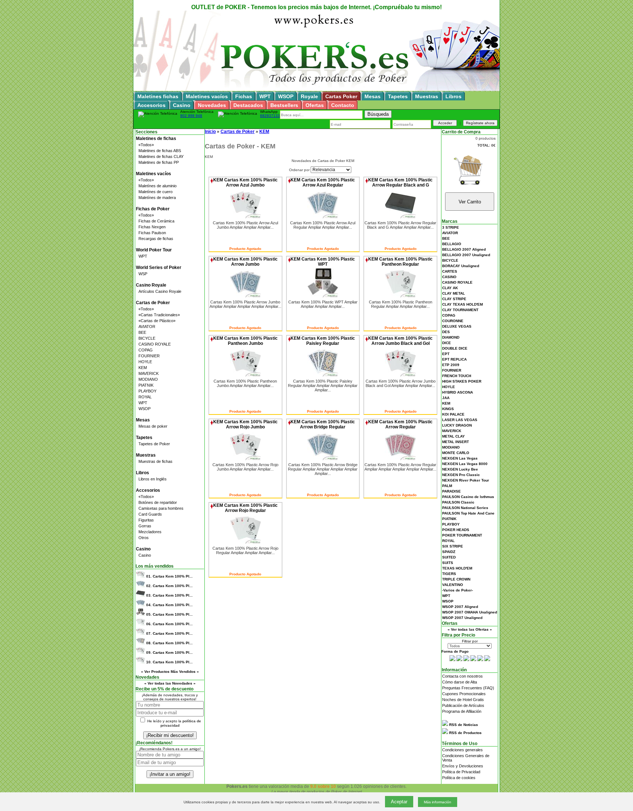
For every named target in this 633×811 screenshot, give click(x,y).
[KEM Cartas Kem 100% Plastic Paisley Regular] (322, 375)
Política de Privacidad (461, 772)
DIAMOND (450, 337)
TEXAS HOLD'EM (457, 568)
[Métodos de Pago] (469, 659)
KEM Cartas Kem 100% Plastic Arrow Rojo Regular (245, 508)
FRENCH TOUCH (456, 376)
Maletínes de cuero (155, 191)
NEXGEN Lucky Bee (460, 469)
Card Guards (150, 514)
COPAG (145, 350)
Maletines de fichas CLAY (161, 156)
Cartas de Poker (153, 302)
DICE (446, 343)
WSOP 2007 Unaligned (462, 618)
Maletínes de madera (157, 197)
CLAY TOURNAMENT (460, 310)
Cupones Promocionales (464, 694)
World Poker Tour (154, 249)
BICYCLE (146, 338)
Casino (143, 549)
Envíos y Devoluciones (462, 766)
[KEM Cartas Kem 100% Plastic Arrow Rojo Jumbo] (245, 458)
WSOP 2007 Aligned (460, 607)
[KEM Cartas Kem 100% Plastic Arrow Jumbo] (245, 296)
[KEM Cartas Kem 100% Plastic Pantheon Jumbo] (245, 375)
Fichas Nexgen (152, 227)
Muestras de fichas (155, 461)
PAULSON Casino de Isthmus (468, 497)
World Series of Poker (158, 267)
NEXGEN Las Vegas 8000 (465, 464)
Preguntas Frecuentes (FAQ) (468, 688)
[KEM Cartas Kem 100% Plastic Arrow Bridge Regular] (322, 458)
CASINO (449, 277)
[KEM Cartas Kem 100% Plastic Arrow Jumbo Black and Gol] (400, 375)
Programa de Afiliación (461, 711)
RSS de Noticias (463, 725)
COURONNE (452, 321)
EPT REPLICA (454, 359)
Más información (437, 802)
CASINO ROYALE (154, 344)
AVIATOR (146, 326)
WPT (142, 256)
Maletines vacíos (153, 173)
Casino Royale (151, 285)
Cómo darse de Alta (459, 682)
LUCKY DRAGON (457, 425)
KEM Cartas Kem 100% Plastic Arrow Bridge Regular (322, 424)
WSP (142, 274)
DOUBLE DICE (454, 348)
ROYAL (145, 397)
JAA (445, 398)
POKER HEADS (455, 530)
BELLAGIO (451, 244)
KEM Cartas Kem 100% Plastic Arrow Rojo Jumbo (245, 424)
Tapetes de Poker (154, 444)
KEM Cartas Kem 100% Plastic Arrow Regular (400, 424)
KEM (142, 367)
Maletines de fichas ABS (159, 150)
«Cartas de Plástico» (156, 320)
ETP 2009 (450, 365)
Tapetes (144, 437)
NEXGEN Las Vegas (460, 458)
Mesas (143, 420)
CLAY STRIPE (454, 299)
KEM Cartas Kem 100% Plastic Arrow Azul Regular (322, 182)
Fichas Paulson (152, 233)
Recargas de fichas (155, 238)
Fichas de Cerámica (156, 221)
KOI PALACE (453, 414)
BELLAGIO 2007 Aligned (464, 249)
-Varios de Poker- (457, 590)
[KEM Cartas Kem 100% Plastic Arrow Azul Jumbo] (245, 217)
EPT (445, 354)
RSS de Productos (465, 733)
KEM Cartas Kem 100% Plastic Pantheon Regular (400, 262)
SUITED (449, 557)
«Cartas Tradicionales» (159, 315)
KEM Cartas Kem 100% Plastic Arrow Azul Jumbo (245, 182)
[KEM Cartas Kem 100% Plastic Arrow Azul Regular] (322, 217)
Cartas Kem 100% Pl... (169, 576)
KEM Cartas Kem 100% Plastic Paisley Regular (322, 341)
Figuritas (146, 520)
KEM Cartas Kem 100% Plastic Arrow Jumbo (245, 262)
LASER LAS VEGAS (459, 420)
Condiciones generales (462, 750)
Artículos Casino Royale (159, 291)
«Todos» (146, 145)
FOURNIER (149, 356)
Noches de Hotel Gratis (463, 699)
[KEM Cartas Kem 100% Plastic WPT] (322, 296)
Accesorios (148, 490)
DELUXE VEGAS (456, 326)
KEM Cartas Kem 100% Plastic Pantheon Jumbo (245, 341)
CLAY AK (450, 288)
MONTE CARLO (455, 453)
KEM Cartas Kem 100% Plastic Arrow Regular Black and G (400, 182)
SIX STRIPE (452, 546)
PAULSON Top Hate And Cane (468, 513)
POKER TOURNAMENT (462, 535)
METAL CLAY (453, 436)
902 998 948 (191, 116)
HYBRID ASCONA (457, 392)
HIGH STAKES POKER (461, 381)
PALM (447, 486)
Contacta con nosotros (462, 676)
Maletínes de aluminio (157, 186)
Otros (143, 537)
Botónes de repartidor (157, 502)
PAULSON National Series (465, 508)
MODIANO (148, 379)
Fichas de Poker (153, 208)
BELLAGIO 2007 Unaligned (466, 255)
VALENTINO (452, 585)
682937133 (270, 116)
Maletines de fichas (156, 138)
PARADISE (451, 491)
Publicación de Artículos (463, 705)
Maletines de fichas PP (158, 162)
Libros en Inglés (152, 479)
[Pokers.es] (316, 90)
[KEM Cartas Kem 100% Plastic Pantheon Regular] (400, 296)
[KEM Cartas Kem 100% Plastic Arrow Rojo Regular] (245, 542)
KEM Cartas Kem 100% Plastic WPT (322, 262)
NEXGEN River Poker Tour (465, 480)
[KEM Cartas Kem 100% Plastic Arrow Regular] (400, 458)
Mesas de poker (152, 426)
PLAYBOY (147, 391)
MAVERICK (148, 373)
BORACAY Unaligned (460, 266)
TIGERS (449, 574)
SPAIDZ (448, 552)
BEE (142, 332)
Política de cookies (458, 777)
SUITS (447, 563)
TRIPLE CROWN (456, 579)
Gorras (144, 526)
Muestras (146, 455)
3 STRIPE (450, 227)
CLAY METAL (453, 293)
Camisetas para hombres (161, 508)
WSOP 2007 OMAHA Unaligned (469, 612)
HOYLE (145, 362)
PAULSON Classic (458, 502)
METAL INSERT (455, 442)
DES (446, 332)
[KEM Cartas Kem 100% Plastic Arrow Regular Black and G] (400, 217)
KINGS (448, 409)
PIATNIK (145, 385)
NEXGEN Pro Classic (461, 475)
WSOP (144, 408)
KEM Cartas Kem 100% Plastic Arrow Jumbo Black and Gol (400, 341)
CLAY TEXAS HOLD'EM (462, 304)
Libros (142, 472)
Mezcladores (150, 532)
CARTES (449, 271)
